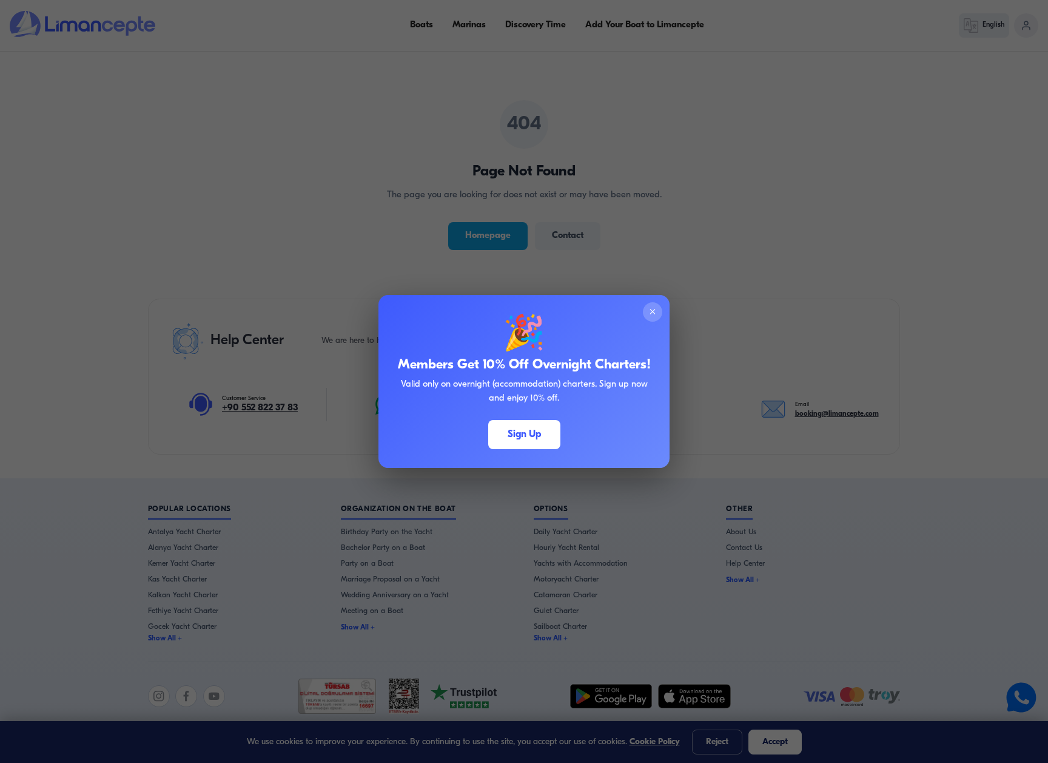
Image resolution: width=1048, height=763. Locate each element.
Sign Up (524, 434)
